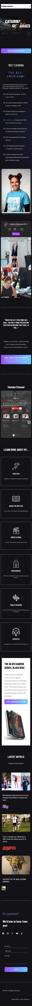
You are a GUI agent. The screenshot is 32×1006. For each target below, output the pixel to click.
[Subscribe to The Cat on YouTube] (17, 408)
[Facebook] (3, 933)
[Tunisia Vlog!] (25, 416)
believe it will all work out (16, 420)
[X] (12, 933)
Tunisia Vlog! (25, 420)
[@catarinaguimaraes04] (6, 225)
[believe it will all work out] (16, 416)
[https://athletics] (16, 466)
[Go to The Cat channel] (16, 394)
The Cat (16, 398)
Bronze (12, 120)
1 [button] (13, 435)
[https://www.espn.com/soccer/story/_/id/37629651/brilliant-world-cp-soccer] (16, 823)
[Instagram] (8, 933)
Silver (7, 120)
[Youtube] (17, 933)
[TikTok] (21, 933)
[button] (30, 6)
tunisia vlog (6, 420)
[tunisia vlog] (6, 416)
